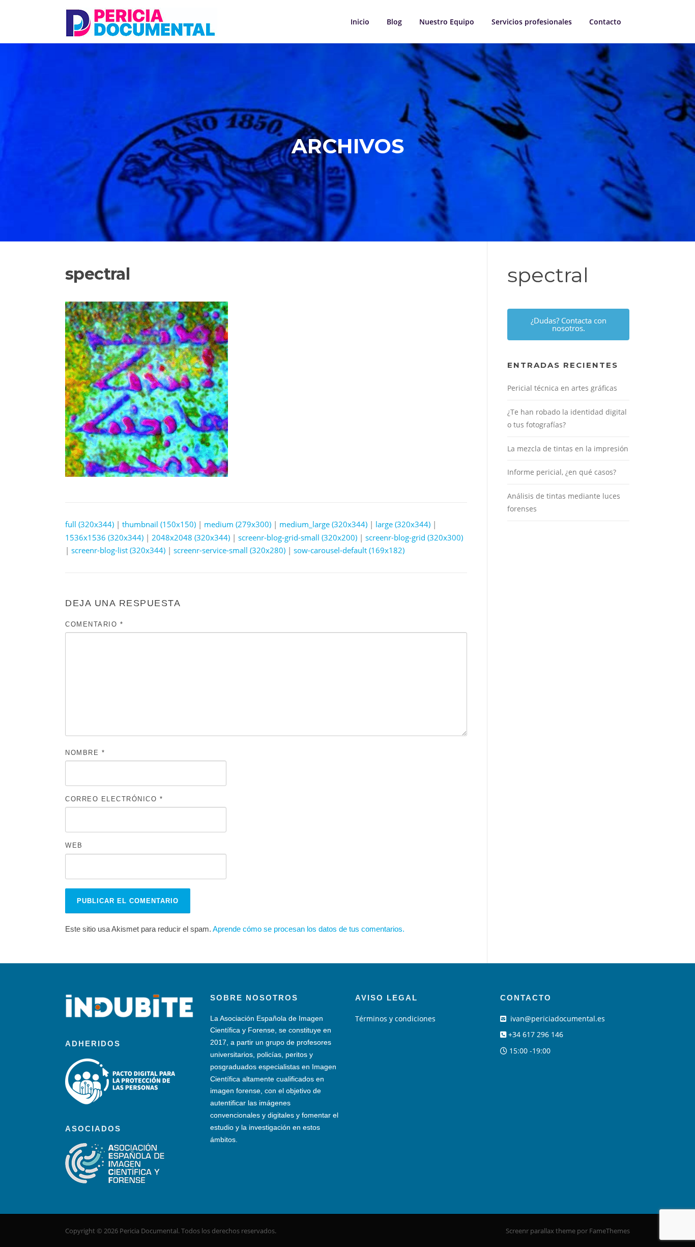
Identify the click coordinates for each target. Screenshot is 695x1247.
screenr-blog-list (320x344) (118, 550)
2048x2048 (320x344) (191, 537)
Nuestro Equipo (446, 21)
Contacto (605, 21)
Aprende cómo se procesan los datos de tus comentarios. (308, 929)
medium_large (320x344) (323, 524)
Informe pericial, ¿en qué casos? (561, 472)
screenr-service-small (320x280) (229, 550)
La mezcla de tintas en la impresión (567, 448)
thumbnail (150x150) (159, 524)
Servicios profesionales (531, 21)
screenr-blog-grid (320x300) (414, 537)
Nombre (85, 752)
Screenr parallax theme (540, 1230)
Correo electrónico (114, 799)
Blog (394, 21)
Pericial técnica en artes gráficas (562, 388)
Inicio (360, 21)
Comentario (94, 624)
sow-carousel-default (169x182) (349, 550)
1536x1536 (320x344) (104, 537)
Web (74, 845)
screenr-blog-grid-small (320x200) (297, 537)
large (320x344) (402, 524)
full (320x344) (89, 524)
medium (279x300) (237, 524)
